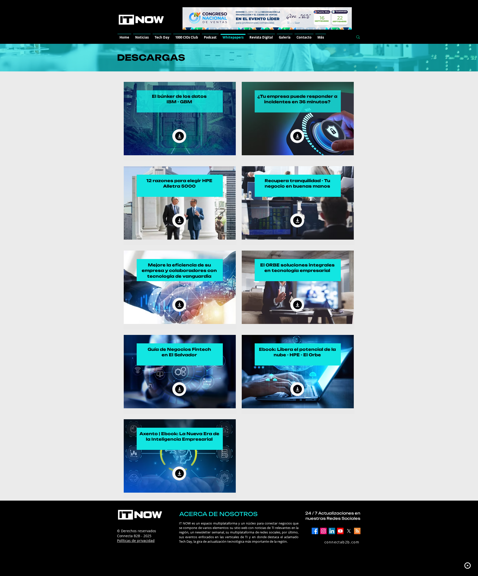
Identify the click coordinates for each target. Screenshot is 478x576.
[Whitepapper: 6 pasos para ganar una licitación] (179, 136)
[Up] (467, 565)
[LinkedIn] (332, 531)
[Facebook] (315, 531)
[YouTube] (340, 531)
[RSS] (357, 531)
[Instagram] (323, 531)
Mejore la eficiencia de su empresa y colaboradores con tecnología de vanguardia (179, 270)
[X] (349, 531)
